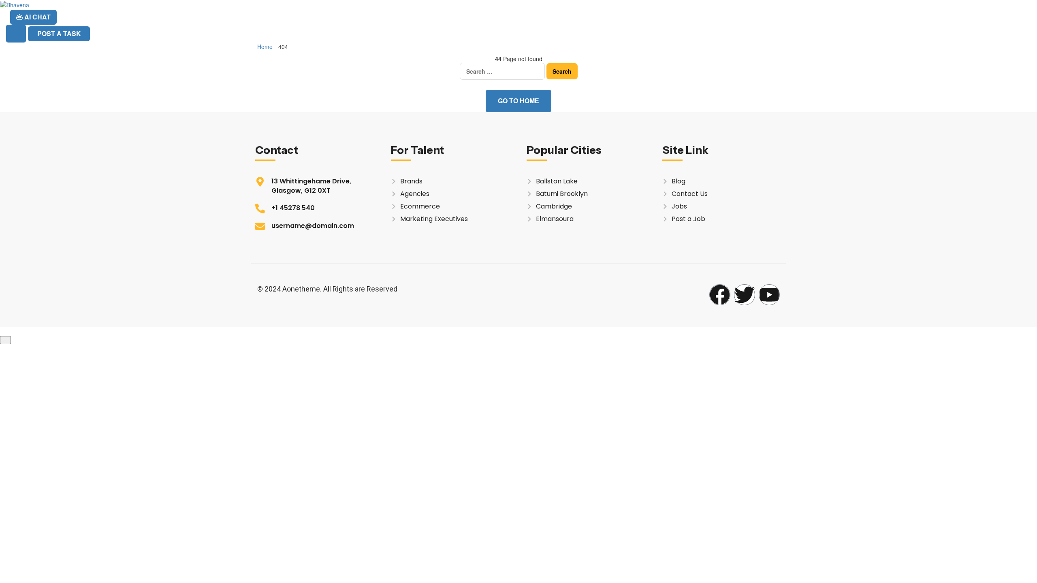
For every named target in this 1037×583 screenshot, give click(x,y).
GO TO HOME (518, 100)
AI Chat (37, 16)
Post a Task (59, 33)
